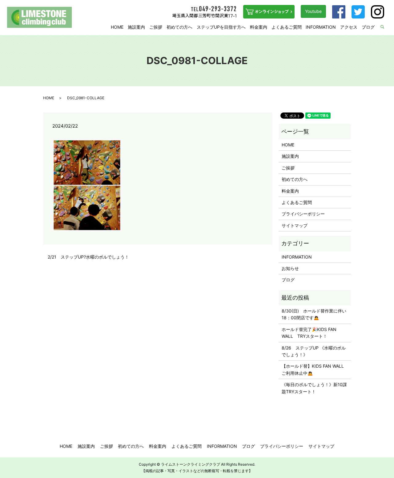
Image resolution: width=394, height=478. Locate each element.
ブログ (368, 27)
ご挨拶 (155, 27)
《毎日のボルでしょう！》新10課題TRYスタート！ (314, 388)
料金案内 (258, 27)
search (386, 27)
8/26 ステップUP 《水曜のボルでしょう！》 (314, 351)
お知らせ (290, 268)
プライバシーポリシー (303, 213)
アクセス (348, 27)
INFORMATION (321, 27)
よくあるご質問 (286, 27)
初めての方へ (179, 27)
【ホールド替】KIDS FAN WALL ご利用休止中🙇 (315, 369)
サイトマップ (295, 225)
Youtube (313, 11)
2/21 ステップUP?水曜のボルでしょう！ (88, 256)
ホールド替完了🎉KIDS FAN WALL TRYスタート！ (309, 333)
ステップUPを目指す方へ (221, 27)
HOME (117, 27)
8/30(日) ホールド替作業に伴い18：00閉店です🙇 (314, 314)
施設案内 (136, 27)
